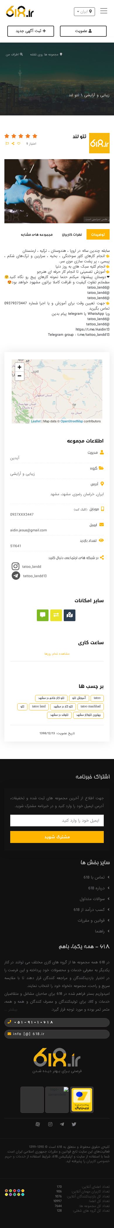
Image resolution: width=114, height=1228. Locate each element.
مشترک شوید (57, 837)
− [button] (19, 376)
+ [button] (19, 367)
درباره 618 (96, 888)
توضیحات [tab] (98, 234)
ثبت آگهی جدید (29, 31)
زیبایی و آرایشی (97, 95)
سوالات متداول (92, 899)
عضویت (82, 31)
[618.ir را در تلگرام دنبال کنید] (62, 1125)
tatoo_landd (31, 567)
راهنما (100, 931)
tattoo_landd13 (35, 576)
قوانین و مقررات (91, 920)
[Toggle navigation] (104, 11)
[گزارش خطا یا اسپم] (7, 143)
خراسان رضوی (83, 494)
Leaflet (36, 421)
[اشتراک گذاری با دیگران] (13, 143)
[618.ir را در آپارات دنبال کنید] (37, 1125)
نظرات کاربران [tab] (72, 234)
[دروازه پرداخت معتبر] (82, 1099)
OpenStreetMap (72, 421)
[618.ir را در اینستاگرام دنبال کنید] (50, 1125)
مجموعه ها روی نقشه (44, 54)
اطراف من (12, 54)
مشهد (66, 494)
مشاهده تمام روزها (57, 653)
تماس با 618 (94, 877)
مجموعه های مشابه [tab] (37, 234)
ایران (100, 494)
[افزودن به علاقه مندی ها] (18, 143)
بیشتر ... (10, 1009)
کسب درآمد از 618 (89, 909)
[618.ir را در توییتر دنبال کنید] (74, 1125)
